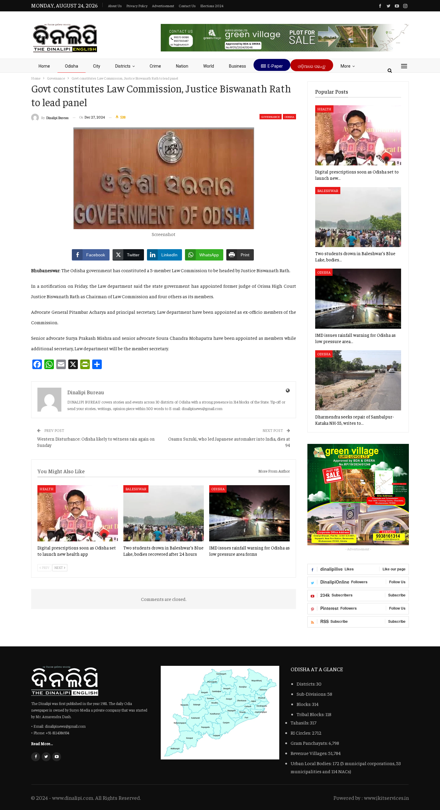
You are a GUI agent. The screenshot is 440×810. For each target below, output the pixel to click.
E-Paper (275, 66)
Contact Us (187, 5)
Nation (182, 66)
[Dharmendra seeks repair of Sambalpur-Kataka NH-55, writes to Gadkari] (358, 380)
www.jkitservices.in (386, 797)
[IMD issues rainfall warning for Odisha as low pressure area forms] (249, 513)
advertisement (163, 5)
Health (47, 488)
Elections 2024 (211, 5)
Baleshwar (135, 488)
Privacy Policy (137, 5)
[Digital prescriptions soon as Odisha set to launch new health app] (77, 513)
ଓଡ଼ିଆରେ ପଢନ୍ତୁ (312, 66)
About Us (115, 5)
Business (237, 66)
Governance (270, 116)
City (96, 66)
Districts (123, 66)
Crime (155, 66)
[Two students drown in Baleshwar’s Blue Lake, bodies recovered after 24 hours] (163, 513)
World (208, 66)
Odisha (71, 66)
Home (44, 66)
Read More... (42, 743)
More (346, 66)
